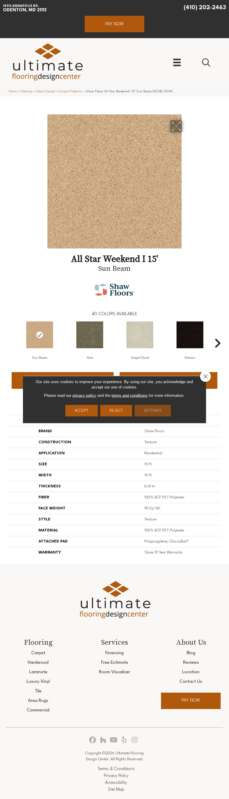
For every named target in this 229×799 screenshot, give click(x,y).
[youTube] (113, 740)
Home (13, 91)
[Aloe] (90, 335)
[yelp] (124, 740)
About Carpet (45, 91)
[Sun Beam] (40, 335)
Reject (116, 411)
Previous (11, 334)
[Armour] (190, 335)
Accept (82, 411)
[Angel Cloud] (140, 335)
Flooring (26, 91)
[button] (114, 24)
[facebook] (93, 740)
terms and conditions (130, 395)
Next (217, 334)
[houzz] (103, 740)
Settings (153, 411)
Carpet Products (70, 91)
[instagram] (134, 740)
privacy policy (84, 395)
